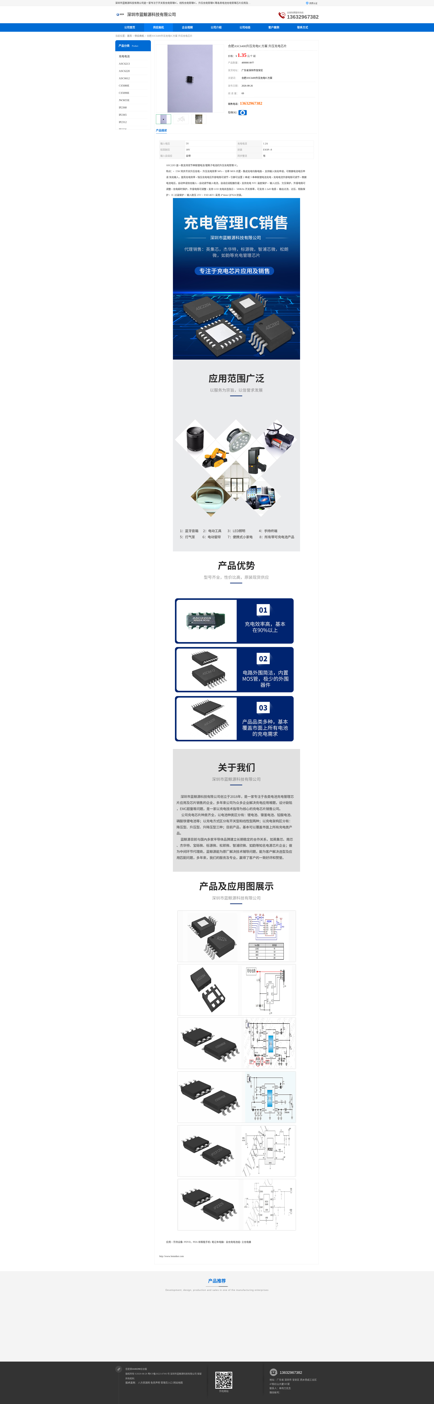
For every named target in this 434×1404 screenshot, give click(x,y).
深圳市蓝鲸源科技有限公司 (183, 1373)
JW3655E (124, 100)
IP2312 (123, 122)
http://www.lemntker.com (171, 1256)
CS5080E (124, 85)
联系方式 (302, 27)
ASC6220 (124, 71)
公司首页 (129, 27)
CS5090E (124, 92)
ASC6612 (124, 78)
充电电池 (124, 56)
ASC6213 (124, 63)
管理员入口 (167, 1382)
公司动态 (245, 27)
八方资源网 (144, 1382)
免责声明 (155, 1382)
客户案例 (273, 27)
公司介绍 (216, 27)
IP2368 (123, 107)
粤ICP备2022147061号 (159, 1373)
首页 (129, 36)
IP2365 (123, 114)
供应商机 (158, 27)
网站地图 (178, 1382)
